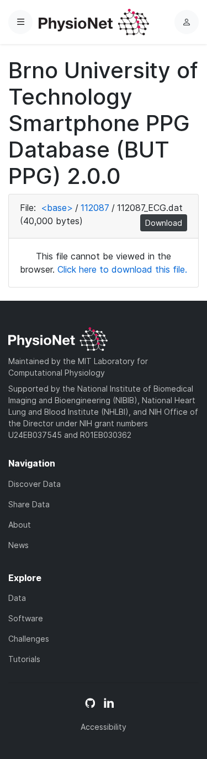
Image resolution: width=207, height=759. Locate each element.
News (18, 545)
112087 (95, 207)
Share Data (29, 504)
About (19, 524)
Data (17, 598)
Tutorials (24, 659)
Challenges (28, 638)
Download (163, 222)
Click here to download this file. (122, 269)
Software (25, 618)
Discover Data (34, 484)
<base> (57, 207)
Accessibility (103, 726)
